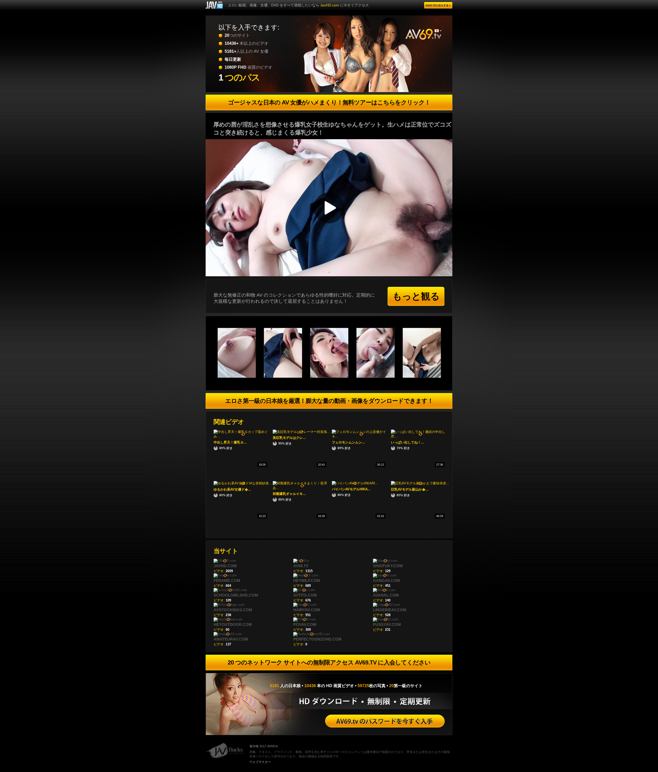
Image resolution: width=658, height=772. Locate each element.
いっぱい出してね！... (407, 442)
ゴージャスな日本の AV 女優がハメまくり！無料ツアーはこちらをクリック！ (329, 102)
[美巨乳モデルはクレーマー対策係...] (301, 432)
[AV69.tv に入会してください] (385, 721)
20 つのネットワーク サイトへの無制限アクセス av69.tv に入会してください (329, 662)
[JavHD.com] (214, 5)
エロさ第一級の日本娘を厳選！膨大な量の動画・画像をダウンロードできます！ (329, 400)
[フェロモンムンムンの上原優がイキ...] (361, 436)
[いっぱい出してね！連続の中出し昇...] (420, 436)
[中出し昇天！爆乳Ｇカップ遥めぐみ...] (243, 436)
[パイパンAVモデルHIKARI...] (355, 483)
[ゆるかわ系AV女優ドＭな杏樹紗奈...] (243, 483)
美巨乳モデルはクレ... (289, 438)
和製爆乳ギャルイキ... (289, 494)
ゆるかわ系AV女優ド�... (232, 489)
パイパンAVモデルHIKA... (351, 489)
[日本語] (438, 30)
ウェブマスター (260, 762)
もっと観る (416, 296)
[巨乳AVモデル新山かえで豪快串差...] (420, 483)
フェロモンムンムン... (348, 442)
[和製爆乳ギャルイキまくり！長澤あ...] (302, 488)
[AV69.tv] (438, 5)
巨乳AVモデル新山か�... (409, 489)
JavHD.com (329, 5)
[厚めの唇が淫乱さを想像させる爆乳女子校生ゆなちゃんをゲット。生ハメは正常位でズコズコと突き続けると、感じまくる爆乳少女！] (240, 377)
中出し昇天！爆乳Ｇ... (230, 442)
